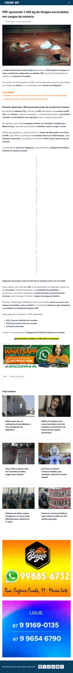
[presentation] (18, 406)
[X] (44, 667)
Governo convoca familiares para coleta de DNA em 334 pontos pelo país (54, 516)
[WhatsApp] (62, 667)
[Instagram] (49, 667)
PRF (31, 70)
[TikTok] (53, 667)
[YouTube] (58, 667)
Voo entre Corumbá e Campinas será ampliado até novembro (26, 99)
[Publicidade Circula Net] (36, 657)
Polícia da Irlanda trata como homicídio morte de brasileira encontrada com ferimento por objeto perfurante (53, 427)
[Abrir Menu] (69, 2)
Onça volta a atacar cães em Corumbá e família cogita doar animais (17, 472)
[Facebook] (40, 667)
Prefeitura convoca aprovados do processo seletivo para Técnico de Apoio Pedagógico (35, 95)
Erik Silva (11, 21)
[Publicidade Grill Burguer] (36, 596)
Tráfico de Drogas (17, 376)
